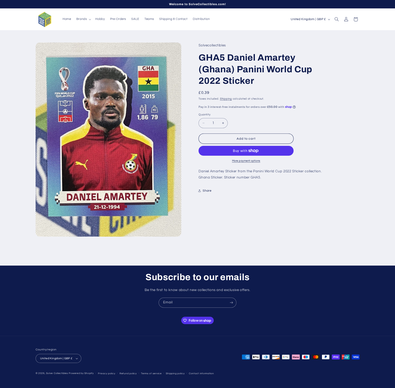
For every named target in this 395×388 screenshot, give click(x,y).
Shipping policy (175, 373)
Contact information (201, 373)
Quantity (204, 114)
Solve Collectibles (57, 373)
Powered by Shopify (81, 373)
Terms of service (151, 373)
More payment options (246, 161)
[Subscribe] (231, 303)
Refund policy (128, 373)
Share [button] (207, 190)
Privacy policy (106, 373)
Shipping (226, 99)
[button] (83, 19)
